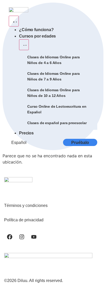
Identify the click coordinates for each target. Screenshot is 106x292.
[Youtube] (33, 236)
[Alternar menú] (14, 21)
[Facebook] (9, 236)
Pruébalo (80, 142)
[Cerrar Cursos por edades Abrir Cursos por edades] (24, 44)
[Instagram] (21, 236)
